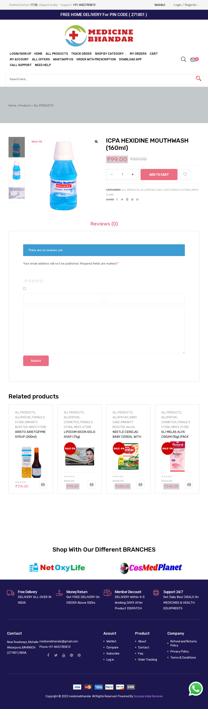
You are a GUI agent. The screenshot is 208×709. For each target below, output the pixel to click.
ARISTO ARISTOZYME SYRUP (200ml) (30, 434)
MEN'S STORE (37, 427)
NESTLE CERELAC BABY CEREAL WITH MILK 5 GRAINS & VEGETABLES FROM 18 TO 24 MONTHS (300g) (127, 434)
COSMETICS (71, 422)
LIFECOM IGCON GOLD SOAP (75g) (79, 434)
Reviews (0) (104, 224)
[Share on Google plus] (132, 199)
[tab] (104, 224)
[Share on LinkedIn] (127, 199)
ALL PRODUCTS (131, 189)
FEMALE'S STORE (180, 189)
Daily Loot (162, 189)
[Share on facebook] (117, 199)
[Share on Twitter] (122, 199)
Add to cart (159, 174)
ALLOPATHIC (148, 189)
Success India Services (148, 696)
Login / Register (185, 5)
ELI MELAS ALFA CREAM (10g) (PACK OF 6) (174, 434)
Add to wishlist (185, 174)
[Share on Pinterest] (137, 199)
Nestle (130, 427)
